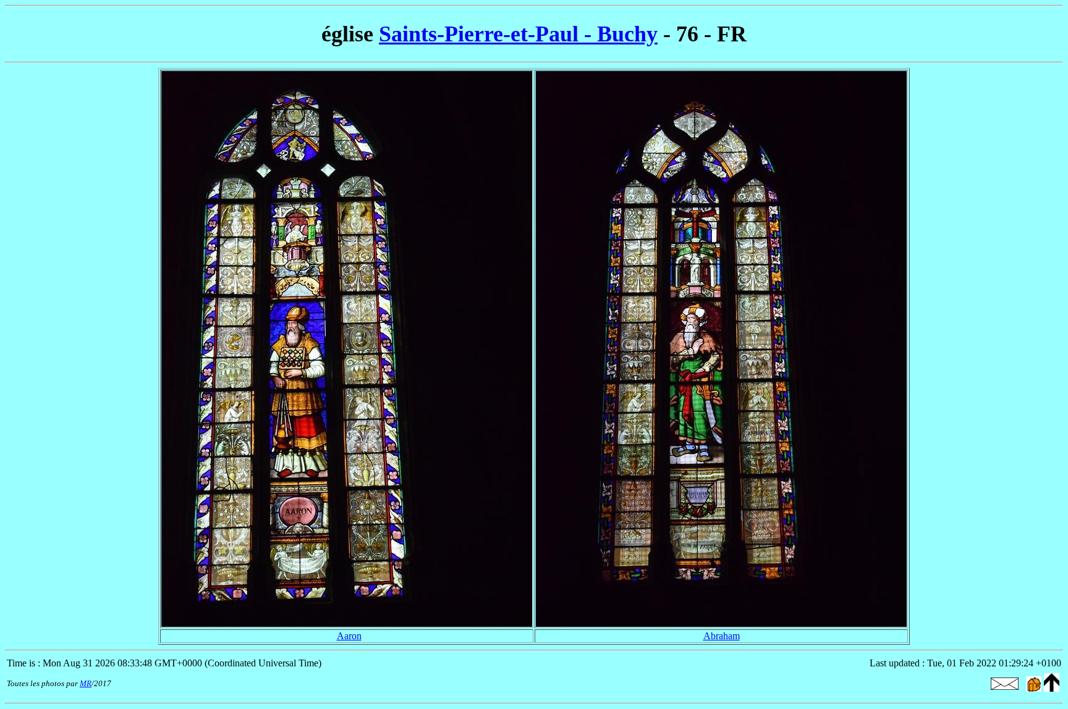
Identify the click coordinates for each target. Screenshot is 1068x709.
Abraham (721, 636)
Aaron (349, 636)
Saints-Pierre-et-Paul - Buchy (518, 34)
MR (85, 683)
